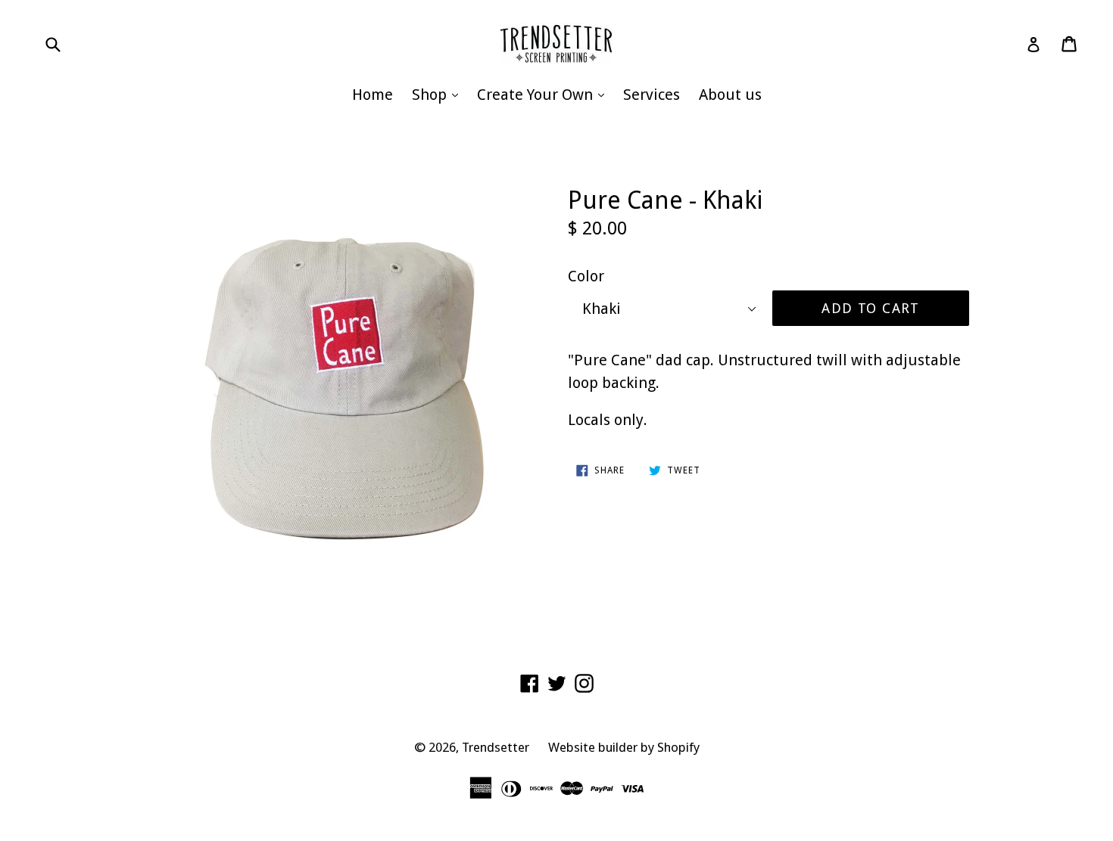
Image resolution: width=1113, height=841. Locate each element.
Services (651, 94)
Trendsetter (495, 747)
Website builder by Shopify (624, 747)
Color (586, 276)
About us (730, 94)
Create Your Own (544, 94)
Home (372, 94)
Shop (439, 94)
